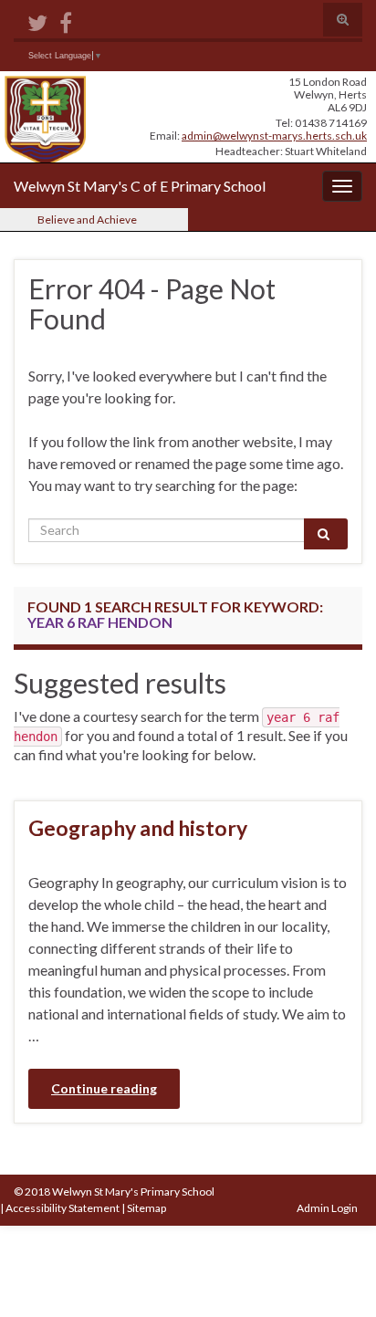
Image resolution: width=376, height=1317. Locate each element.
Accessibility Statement (62, 1208)
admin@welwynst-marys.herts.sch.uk (274, 135)
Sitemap (146, 1208)
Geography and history (137, 828)
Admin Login (327, 1208)
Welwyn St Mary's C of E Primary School (140, 185)
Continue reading (104, 1088)
